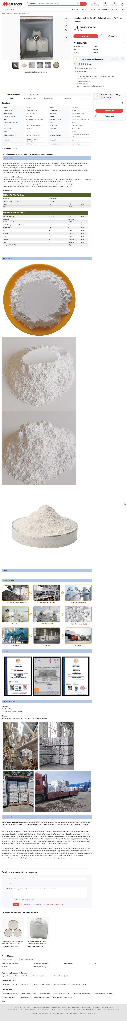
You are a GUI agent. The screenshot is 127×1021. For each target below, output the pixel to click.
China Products (27, 1007)
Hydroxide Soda (24, 997)
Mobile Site (104, 1007)
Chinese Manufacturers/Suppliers (41, 1007)
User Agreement (74, 1013)
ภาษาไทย (93, 1009)
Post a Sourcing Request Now (53, 904)
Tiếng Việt (106, 1009)
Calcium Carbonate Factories (62, 993)
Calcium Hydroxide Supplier (82, 993)
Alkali (28, 13)
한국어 (78, 1009)
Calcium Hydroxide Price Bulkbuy (62, 997)
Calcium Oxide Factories (10, 993)
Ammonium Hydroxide (9, 997)
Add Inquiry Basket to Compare (36, 72)
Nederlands (67, 1009)
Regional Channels (85, 1007)
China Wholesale (56, 1007)
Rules (124, 9)
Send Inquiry (86, 36)
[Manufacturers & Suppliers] (12, 4)
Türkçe (99, 1009)
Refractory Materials (39, 967)
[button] (85, 98)
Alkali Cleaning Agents (60, 984)
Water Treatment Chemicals (10, 963)
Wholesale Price (66, 1007)
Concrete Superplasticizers (40, 963)
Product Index (95, 1007)
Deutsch (60, 1009)
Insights (110, 1007)
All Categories (8, 9)
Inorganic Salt (25, 984)
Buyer (82, 9)
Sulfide (15, 984)
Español (26, 1009)
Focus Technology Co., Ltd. (51, 1013)
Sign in (123, 5)
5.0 (102, 97)
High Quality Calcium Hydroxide (103, 993)
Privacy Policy (91, 1013)
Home (3, 13)
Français (39, 1009)
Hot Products (18, 1007)
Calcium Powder (45, 993)
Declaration (83, 1013)
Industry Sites (75, 1007)
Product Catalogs (28, 959)
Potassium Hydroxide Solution (41, 984)
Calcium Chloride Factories (28, 993)
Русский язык (46, 1009)
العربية (73, 1009)
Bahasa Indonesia (115, 1009)
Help (92, 9)
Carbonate (6, 984)
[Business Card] (122, 103)
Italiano (54, 1009)
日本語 (84, 1009)
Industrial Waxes (68, 963)
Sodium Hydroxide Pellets (78, 984)
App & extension (102, 9)
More (3, 1001)
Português (32, 1009)
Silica (95, 963)
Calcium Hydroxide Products (41, 997)
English (20, 1009)
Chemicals (9, 13)
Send (16, 904)
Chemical (4, 967)
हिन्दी (88, 1009)
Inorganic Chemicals (19, 13)
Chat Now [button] (114, 36)
